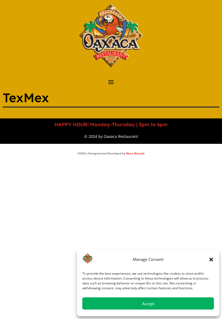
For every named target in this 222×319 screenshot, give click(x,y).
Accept (148, 303)
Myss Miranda (135, 153)
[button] (211, 259)
